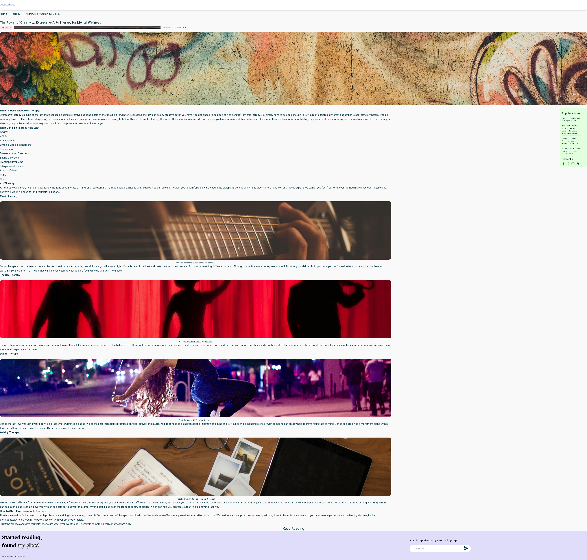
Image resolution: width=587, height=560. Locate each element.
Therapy (15, 13)
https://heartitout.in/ (21, 519)
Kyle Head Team (194, 341)
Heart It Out (94, 515)
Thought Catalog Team (193, 499)
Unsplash (212, 263)
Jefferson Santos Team (194, 263)
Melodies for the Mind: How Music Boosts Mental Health (571, 151)
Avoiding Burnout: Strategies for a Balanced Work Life (570, 141)
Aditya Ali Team (193, 420)
